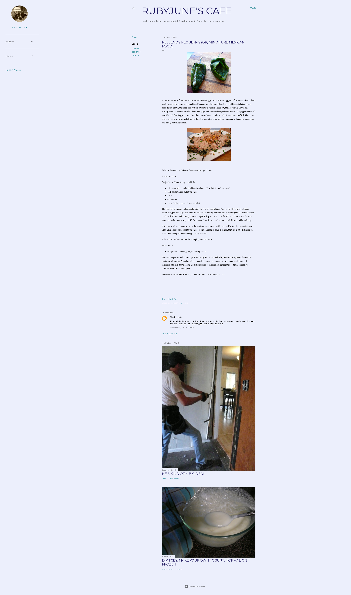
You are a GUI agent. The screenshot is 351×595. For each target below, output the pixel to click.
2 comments (174, 479)
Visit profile (19, 27)
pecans (135, 48)
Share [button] (134, 37)
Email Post (173, 299)
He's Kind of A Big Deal (183, 474)
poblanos (136, 52)
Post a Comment (170, 334)
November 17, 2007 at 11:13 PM (182, 328)
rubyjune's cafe (187, 11)
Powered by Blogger (197, 586)
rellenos (135, 55)
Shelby (173, 317)
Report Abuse (13, 70)
